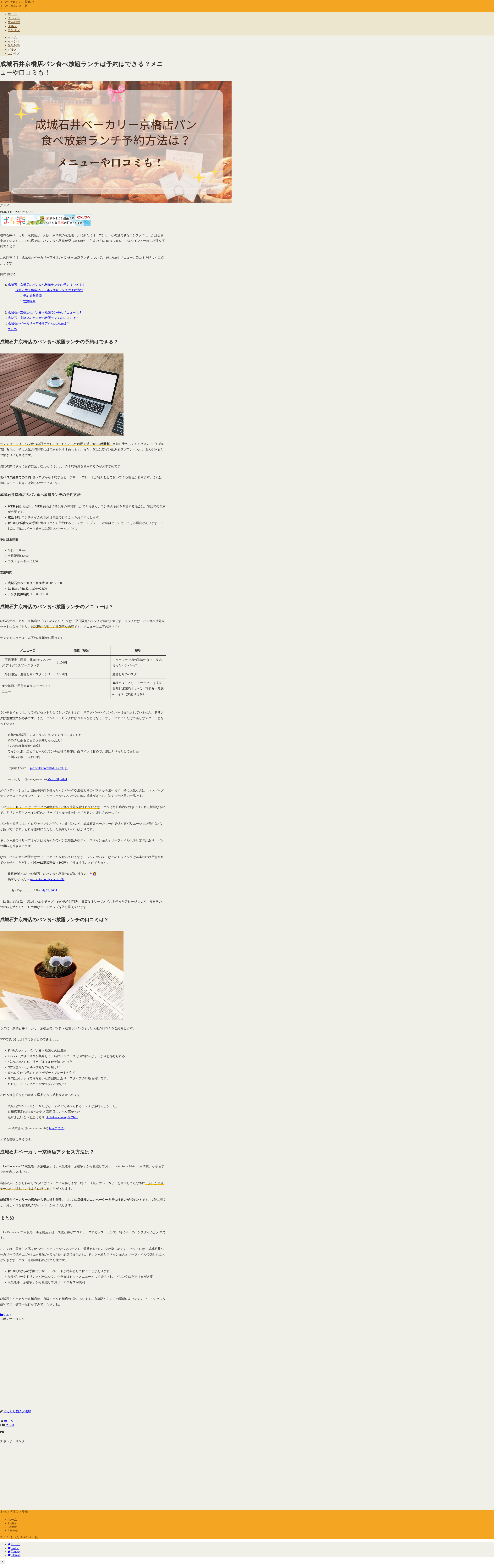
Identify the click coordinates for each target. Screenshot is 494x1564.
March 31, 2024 (57, 779)
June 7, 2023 (56, 1128)
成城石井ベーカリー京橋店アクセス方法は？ (38, 323)
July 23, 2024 (48, 890)
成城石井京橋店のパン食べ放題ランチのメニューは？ (45, 312)
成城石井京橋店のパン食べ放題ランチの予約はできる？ (46, 284)
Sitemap (13, 1530)
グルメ (7, 1314)
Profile (12, 1523)
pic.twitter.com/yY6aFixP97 (47, 879)
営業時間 (29, 301)
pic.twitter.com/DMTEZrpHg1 (49, 768)
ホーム (12, 1519)
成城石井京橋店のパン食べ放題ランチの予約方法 (49, 290)
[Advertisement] (83, 1362)
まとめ (12, 329)
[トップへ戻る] (2, 1562)
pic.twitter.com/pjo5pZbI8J (62, 1117)
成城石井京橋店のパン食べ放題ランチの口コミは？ (43, 318)
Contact (12, 1526)
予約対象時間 (32, 295)
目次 (3, 274)
